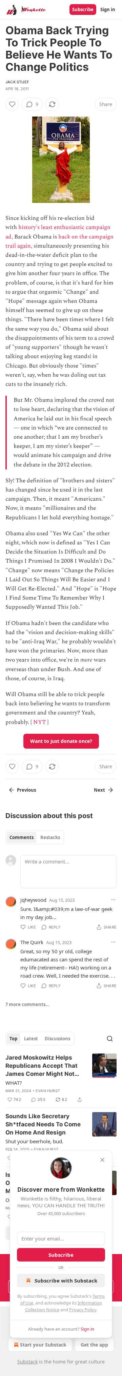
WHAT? (13, 1082)
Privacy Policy (82, 1310)
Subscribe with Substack (66, 1280)
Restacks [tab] (50, 837)
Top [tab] (13, 1039)
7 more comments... (27, 1004)
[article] (61, 1079)
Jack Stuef (17, 82)
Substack (27, 1361)
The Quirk (31, 942)
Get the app (94, 1344)
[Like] (12, 104)
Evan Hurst (48, 1090)
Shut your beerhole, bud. (34, 1141)
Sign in (107, 9)
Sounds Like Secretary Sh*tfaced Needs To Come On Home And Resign (43, 1124)
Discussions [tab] (57, 1039)
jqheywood (33, 899)
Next (99, 790)
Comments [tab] (21, 837)
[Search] (110, 1038)
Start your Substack (43, 1344)
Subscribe (83, 9)
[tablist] (34, 837)
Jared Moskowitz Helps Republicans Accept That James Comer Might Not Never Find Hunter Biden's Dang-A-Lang (42, 1066)
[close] (102, 1159)
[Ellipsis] (113, 899)
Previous (26, 790)
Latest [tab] (31, 1039)
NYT (39, 722)
